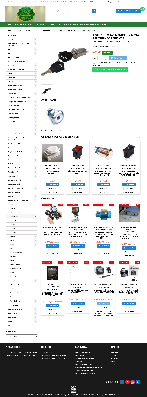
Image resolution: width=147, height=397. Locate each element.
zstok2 (10, 325)
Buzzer (13, 240)
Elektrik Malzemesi (15, 85)
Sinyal (12, 281)
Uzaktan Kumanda (15, 309)
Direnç (10, 73)
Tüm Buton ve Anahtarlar (18, 200)
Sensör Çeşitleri (14, 180)
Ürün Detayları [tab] (48, 100)
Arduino (11, 53)
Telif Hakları (79, 355)
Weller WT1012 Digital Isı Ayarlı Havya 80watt (103, 291)
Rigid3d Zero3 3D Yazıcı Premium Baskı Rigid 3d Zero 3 (52, 294)
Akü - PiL (11, 49)
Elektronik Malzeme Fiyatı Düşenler (53, 355)
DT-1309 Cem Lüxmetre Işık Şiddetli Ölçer (52, 233)
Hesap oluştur (135, 2)
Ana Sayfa (11, 35)
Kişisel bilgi (114, 352)
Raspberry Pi (13, 172)
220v (13, 228)
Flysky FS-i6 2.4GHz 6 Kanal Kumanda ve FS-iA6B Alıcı (129, 292)
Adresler (113, 361)
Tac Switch (14, 293)
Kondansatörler (14, 126)
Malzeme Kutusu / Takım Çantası (18, 139)
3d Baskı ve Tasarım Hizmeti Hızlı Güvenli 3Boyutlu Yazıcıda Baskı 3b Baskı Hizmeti (72, 24)
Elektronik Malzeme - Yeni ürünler (53, 358)
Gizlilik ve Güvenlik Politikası (85, 373)
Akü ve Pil (13, 208)
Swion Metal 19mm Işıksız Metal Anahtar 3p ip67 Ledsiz (103, 173)
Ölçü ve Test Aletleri (16, 152)
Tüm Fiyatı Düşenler (23, 24)
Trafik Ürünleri (14, 192)
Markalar (11, 331)
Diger (12, 244)
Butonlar (13, 236)
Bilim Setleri (13, 65)
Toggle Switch (15, 301)
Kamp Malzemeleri (15, 122)
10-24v (14, 220)
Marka (118, 41)
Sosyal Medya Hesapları (84, 370)
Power (12, 273)
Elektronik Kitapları (16, 89)
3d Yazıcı (11, 39)
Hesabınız (114, 347)
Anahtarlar (14, 216)
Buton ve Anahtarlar (16, 69)
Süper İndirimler (49, 198)
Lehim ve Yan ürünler (16, 134)
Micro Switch (15, 265)
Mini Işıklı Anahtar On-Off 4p (78, 172)
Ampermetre (15, 212)
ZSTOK (10, 321)
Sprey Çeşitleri (14, 184)
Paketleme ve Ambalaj (17, 164)
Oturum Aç (121, 2)
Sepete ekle (118, 58)
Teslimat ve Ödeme (82, 352)
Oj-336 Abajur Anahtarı (52, 172)
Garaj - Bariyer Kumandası (19, 98)
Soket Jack (14, 289)
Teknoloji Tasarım (15, 188)
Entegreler (12, 93)
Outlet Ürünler (13, 156)
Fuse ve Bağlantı (16, 253)
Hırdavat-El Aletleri (16, 110)
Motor (10, 148)
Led (9, 130)
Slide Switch (14, 285)
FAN (11, 249)
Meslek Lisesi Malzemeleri (18, 144)
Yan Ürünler (12, 313)
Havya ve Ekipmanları (17, 102)
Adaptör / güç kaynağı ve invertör (18, 44)
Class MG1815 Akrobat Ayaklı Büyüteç (78, 291)
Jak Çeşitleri (13, 114)
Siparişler (113, 355)
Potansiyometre (16, 269)
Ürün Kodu (96, 41)
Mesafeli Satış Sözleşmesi (84, 358)
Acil (11, 204)
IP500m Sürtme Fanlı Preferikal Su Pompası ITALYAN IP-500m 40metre (103, 235)
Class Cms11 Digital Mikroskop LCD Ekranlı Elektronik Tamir (78, 234)
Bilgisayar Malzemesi (16, 61)
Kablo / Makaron (15, 118)
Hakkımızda (79, 361)
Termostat (14, 297)
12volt (14, 224)
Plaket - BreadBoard (16, 168)
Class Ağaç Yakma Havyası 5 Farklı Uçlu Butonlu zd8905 (129, 236)
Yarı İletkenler (13, 317)
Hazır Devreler (13, 106)
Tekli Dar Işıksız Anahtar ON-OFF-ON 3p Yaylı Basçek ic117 (129, 173)
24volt (14, 232)
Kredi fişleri (114, 358)
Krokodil (13, 257)
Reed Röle (14, 277)
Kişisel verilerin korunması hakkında (88, 367)
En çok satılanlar (47, 352)
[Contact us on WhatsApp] (142, 9)
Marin (12, 261)
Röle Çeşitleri (13, 176)
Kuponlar (113, 364)
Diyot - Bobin (13, 77)
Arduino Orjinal (14, 57)
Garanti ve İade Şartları (83, 364)
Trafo (10, 196)
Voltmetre (14, 305)
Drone (10, 81)
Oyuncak (11, 160)
